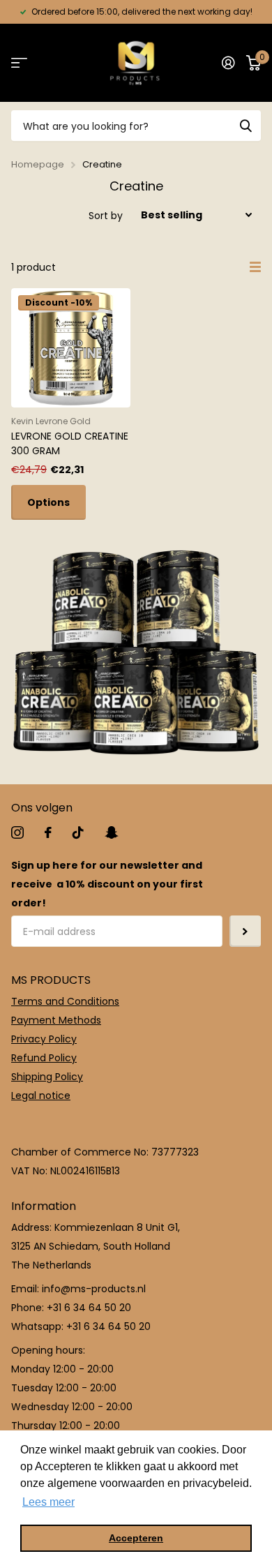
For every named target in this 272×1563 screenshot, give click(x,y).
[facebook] (48, 832)
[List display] (255, 267)
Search (245, 125)
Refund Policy (44, 1058)
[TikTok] (78, 832)
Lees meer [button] (48, 1502)
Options (48, 502)
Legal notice (40, 1095)
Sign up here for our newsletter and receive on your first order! (107, 884)
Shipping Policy (47, 1077)
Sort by (106, 216)
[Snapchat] (111, 832)
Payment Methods (56, 1020)
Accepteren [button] (136, 1537)
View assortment (19, 63)
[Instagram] (17, 832)
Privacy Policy (44, 1039)
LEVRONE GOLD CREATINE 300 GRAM (69, 443)
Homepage (37, 164)
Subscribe (245, 931)
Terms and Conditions (65, 1001)
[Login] (228, 63)
